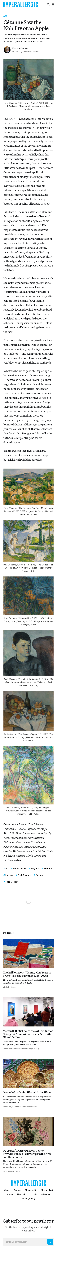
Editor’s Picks (19, 868)
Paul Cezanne (24, 875)
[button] (31, 1190)
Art (5, 16)
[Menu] (53, 4)
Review (39, 875)
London (9, 875)
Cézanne (8, 824)
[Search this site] (48, 4)
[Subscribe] (50, 1242)
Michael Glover (20, 48)
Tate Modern (11, 881)
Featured (48, 868)
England (35, 868)
